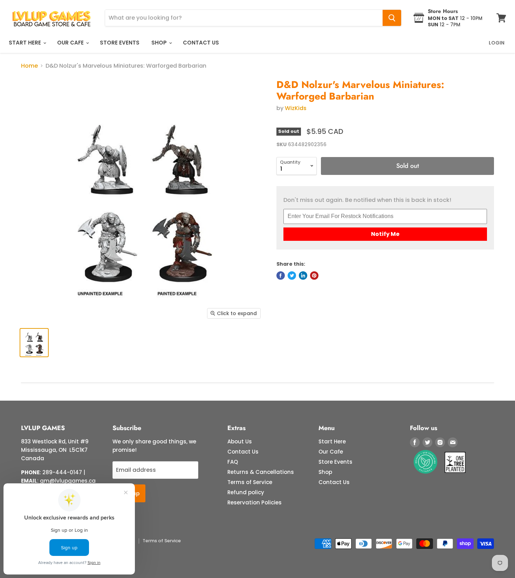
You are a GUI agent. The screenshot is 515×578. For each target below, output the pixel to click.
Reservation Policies (254, 502)
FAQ (232, 461)
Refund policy (245, 492)
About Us (239, 441)
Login (496, 42)
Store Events (119, 42)
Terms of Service (249, 482)
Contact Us (201, 42)
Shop (159, 42)
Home (29, 66)
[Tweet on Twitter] (292, 275)
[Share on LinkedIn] (303, 275)
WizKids (296, 108)
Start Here (25, 42)
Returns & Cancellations (260, 472)
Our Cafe (71, 42)
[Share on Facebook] (280, 275)
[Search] (392, 18)
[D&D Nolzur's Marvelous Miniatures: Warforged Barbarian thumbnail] (34, 342)
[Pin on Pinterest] (314, 275)
